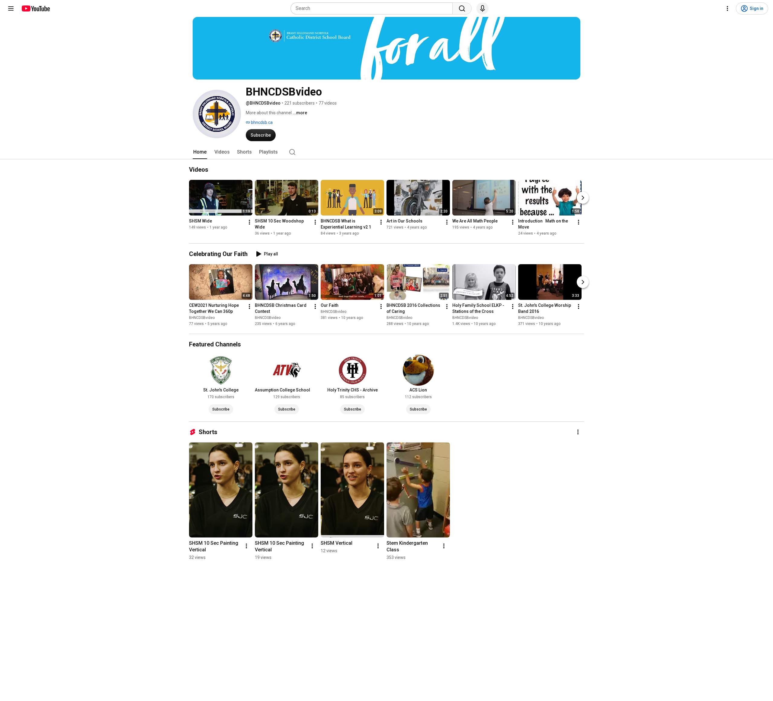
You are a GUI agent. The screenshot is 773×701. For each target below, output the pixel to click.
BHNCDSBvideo (202, 318)
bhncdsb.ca (261, 122)
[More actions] (249, 222)
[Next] (583, 198)
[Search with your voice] (482, 8)
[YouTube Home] (35, 8)
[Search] (462, 8)
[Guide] (10, 8)
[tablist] (386, 152)
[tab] (200, 152)
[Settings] (727, 8)
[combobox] (373, 8)
